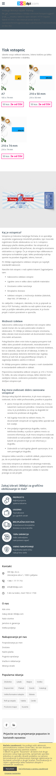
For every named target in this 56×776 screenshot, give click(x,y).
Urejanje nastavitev (12, 773)
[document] (28, 759)
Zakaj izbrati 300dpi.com (13, 614)
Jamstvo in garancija (11, 623)
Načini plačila (7, 652)
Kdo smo (6, 609)
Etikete (32, 694)
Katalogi (42, 688)
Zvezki (31, 688)
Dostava (6, 647)
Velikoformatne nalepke (14, 694)
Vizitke (39, 682)
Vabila (23, 700)
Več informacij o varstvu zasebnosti (33, 769)
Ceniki (33, 700)
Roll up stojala (10, 700)
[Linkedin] (14, 725)
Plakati (21, 688)
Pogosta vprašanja (10, 656)
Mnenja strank (8, 666)
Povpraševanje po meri (12, 642)
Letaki (19, 682)
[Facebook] (6, 725)
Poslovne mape (10, 707)
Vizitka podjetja (8, 627)
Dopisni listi (8, 688)
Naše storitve (8, 618)
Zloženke (8, 682)
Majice (29, 682)
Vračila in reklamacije (11, 661)
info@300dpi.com (15, 587)
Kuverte (25, 707)
